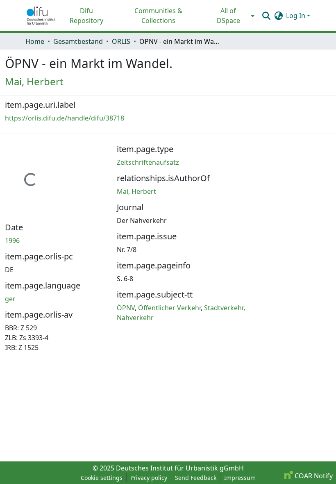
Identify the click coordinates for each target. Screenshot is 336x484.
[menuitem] (230, 15)
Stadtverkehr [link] (223, 307)
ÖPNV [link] (126, 307)
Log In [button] (296, 15)
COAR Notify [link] (313, 475)
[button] (41, 15)
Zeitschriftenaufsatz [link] (148, 162)
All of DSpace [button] (228, 15)
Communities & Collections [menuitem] (158, 15)
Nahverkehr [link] (135, 317)
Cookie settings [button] (102, 478)
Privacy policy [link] (148, 478)
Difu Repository (86, 15)
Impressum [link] (240, 478)
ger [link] (10, 298)
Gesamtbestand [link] (78, 41)
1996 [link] (12, 240)
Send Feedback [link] (195, 478)
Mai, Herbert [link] (34, 81)
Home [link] (34, 41)
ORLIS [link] (121, 41)
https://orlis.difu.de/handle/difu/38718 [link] (64, 118)
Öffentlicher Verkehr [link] (169, 307)
